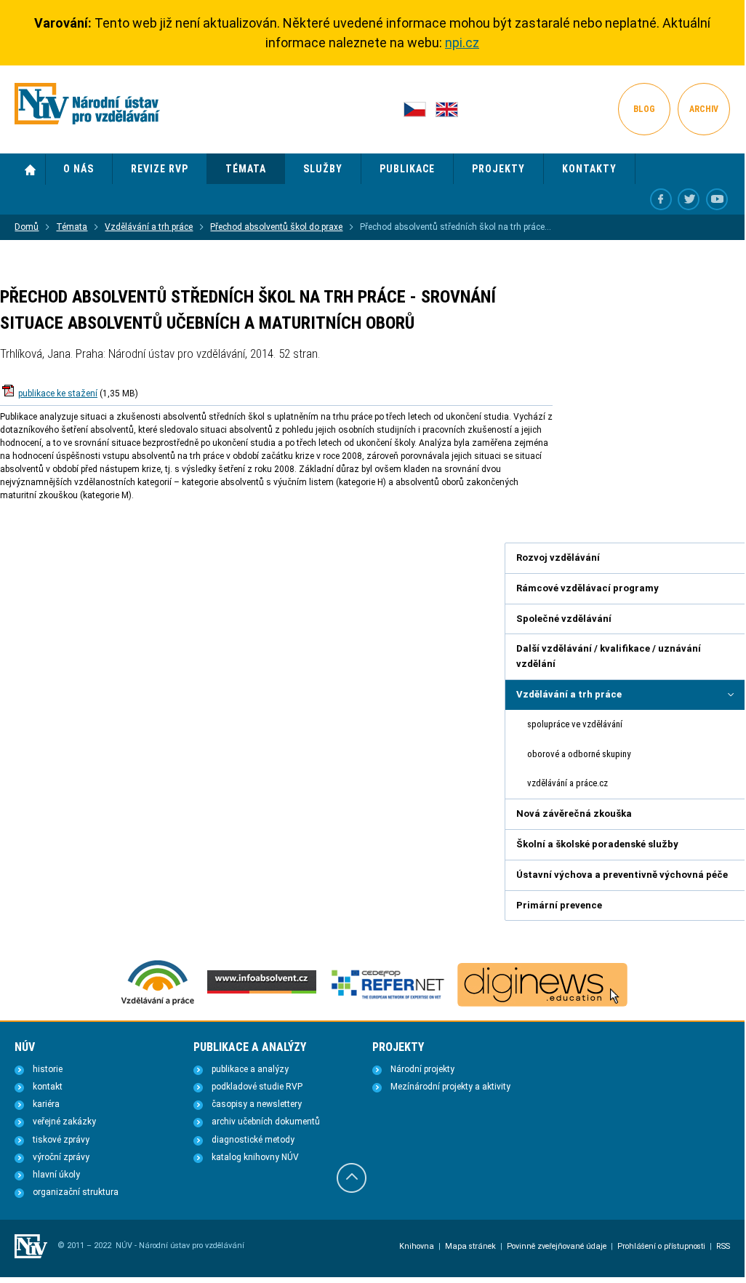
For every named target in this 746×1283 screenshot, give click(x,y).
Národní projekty (422, 1069)
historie (48, 1069)
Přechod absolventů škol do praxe (276, 227)
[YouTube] (717, 199)
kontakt (48, 1087)
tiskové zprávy (61, 1140)
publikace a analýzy (250, 1069)
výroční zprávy (61, 1157)
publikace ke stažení (57, 393)
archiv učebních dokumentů (266, 1121)
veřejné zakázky (64, 1121)
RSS (723, 1246)
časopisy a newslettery (257, 1104)
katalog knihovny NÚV (255, 1157)
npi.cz (462, 42)
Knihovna (416, 1246)
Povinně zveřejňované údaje (556, 1246)
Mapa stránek (470, 1246)
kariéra (46, 1104)
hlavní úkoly (56, 1175)
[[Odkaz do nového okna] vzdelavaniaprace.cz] (157, 1004)
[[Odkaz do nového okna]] (688, 199)
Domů (30, 169)
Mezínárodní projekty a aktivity (450, 1087)
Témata (71, 227)
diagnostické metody (253, 1140)
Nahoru (351, 1178)
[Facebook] (661, 199)
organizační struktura (76, 1192)
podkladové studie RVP (257, 1087)
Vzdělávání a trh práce (149, 227)
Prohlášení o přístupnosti (661, 1246)
